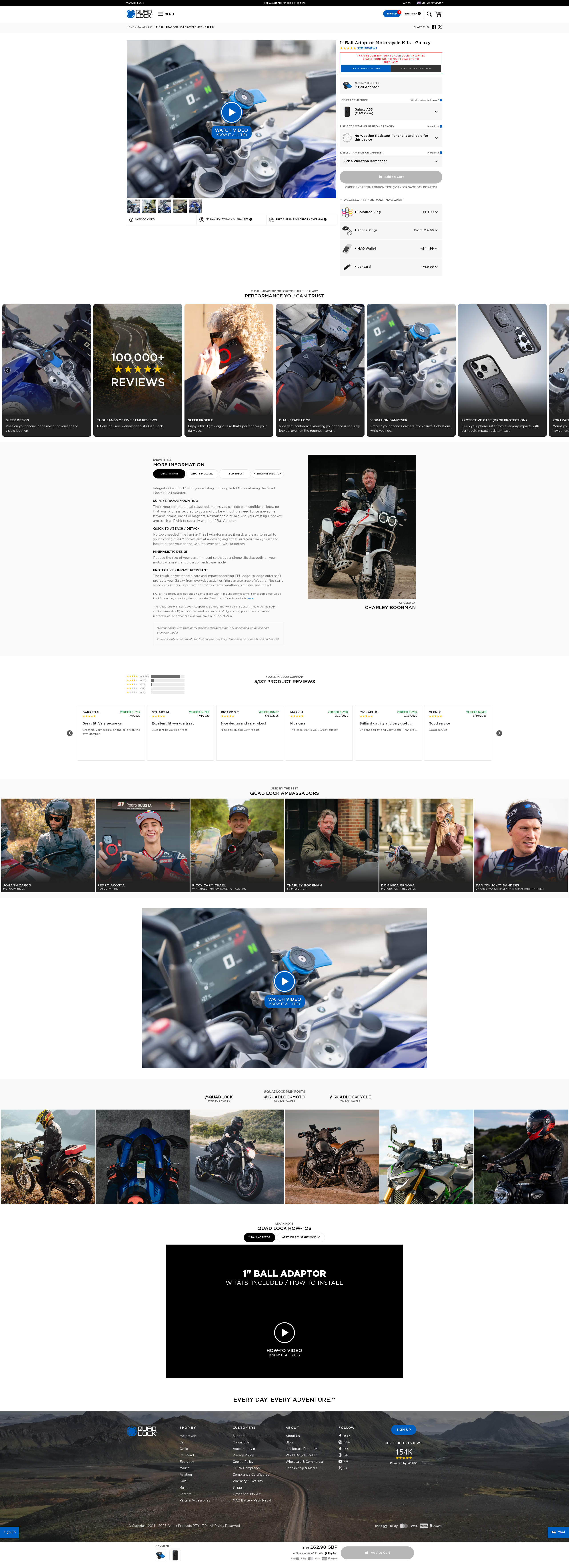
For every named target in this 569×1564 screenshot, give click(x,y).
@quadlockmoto (284, 1097)
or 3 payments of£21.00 (308, 1553)
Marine (185, 1468)
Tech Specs (235, 474)
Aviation (186, 1474)
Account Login (244, 1449)
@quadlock (219, 1097)
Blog (289, 1442)
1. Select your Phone (354, 100)
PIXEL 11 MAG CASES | (284, 3)
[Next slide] (561, 370)
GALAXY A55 (144, 27)
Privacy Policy (243, 1455)
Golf (183, 1481)
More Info (433, 126)
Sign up (10, 1532)
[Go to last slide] (7, 370)
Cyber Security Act (247, 1494)
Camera (185, 1494)
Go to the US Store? (366, 68)
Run (183, 1487)
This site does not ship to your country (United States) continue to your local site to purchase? (391, 59)
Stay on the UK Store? (416, 68)
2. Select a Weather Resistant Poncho (367, 126)
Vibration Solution (267, 474)
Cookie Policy (243, 1461)
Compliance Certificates (251, 1474)
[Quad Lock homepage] (139, 17)
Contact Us (241, 1442)
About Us (293, 1436)
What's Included (202, 474)
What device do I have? (425, 100)
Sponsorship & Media (301, 1468)
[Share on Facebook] (434, 26)
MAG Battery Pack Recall (252, 1500)
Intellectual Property (301, 1449)
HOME (130, 27)
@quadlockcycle (350, 1097)
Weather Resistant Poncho (301, 1237)
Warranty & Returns (248, 1481)
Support (408, 3)
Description (169, 474)
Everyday (187, 1461)
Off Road (187, 1455)
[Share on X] (440, 26)
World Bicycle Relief (301, 1455)
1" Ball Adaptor (259, 1237)
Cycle (184, 1449)
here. (250, 598)
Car (182, 1442)
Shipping (411, 13)
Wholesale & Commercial (305, 1461)
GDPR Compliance (247, 1468)
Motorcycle (188, 1436)
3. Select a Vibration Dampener (361, 153)
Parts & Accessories (195, 1500)
